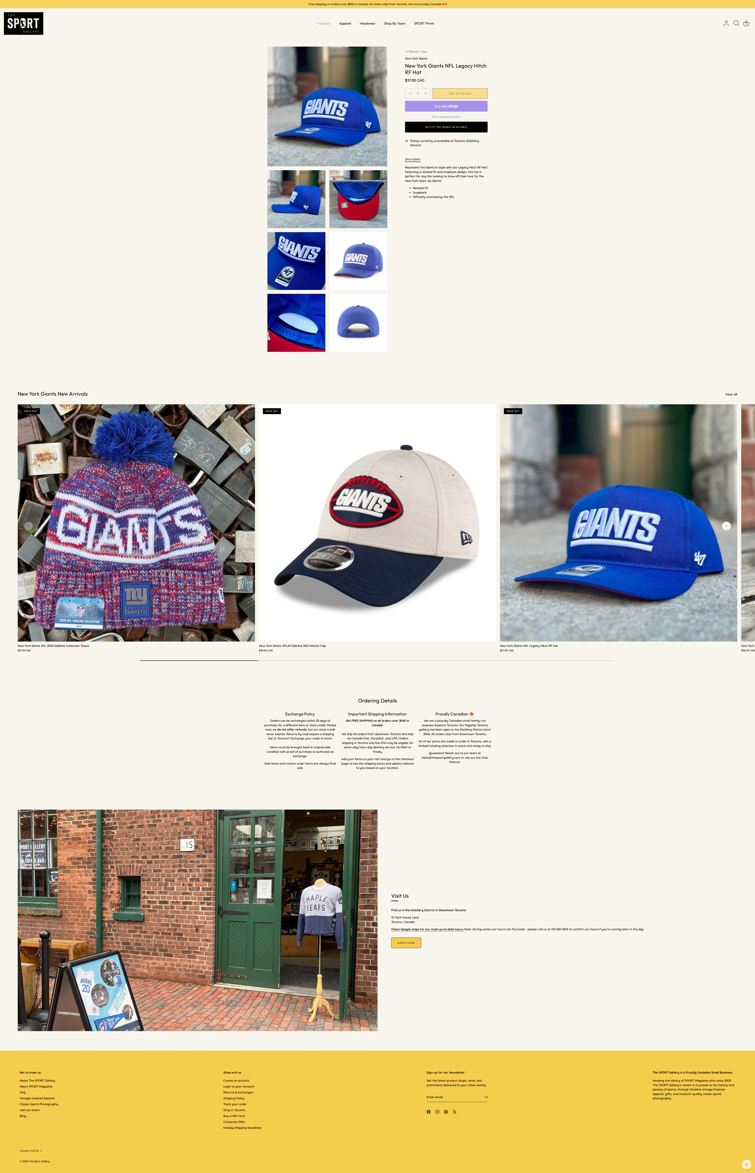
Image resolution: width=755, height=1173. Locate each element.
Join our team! (30, 1110)
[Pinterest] (446, 1111)
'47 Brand (411, 51)
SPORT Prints (424, 23)
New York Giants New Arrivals (53, 393)
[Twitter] (455, 1111)
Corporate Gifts (234, 1122)
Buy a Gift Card (234, 1116)
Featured (324, 23)
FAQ (22, 1092)
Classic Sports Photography (39, 1104)
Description (413, 159)
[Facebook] (429, 1111)
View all (731, 394)
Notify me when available (446, 127)
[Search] (736, 23)
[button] (28, 526)
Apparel (345, 23)
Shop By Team (395, 23)
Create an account (236, 1080)
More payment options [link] (446, 116)
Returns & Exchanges (238, 1092)
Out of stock (460, 93)
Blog (23, 1116)
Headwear (368, 23)
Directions (406, 942)
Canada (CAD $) (29, 1150)
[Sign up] (486, 1097)
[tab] (414, 159)
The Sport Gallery (39, 1161)
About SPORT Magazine (36, 1086)
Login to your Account (238, 1086)
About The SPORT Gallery (37, 1080)
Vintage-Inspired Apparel (37, 1098)
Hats (424, 51)
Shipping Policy (233, 1098)
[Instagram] (437, 1111)
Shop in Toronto (234, 1110)
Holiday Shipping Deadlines (242, 1128)
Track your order (235, 1104)
